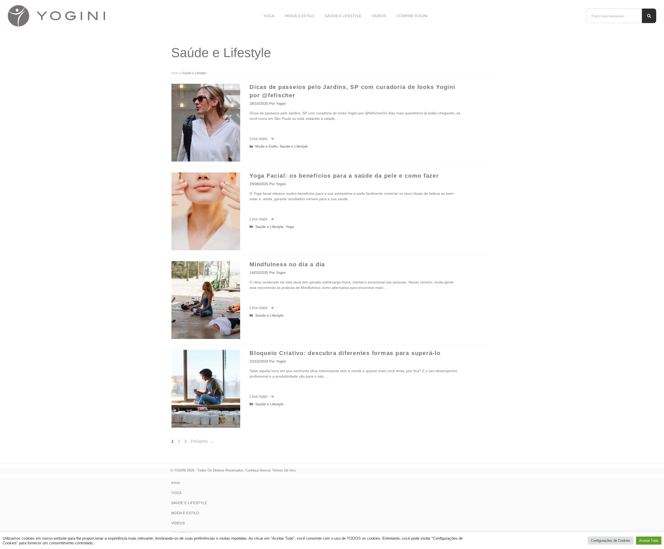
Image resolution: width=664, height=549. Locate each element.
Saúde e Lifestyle (343, 15)
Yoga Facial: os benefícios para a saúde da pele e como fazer (344, 175)
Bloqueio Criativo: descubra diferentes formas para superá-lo (345, 353)
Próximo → (202, 441)
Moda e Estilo (299, 15)
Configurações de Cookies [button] (610, 541)
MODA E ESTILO (185, 513)
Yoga (269, 15)
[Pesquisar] (649, 16)
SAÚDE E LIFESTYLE (189, 503)
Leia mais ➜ (262, 138)
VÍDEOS (178, 523)
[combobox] (614, 16)
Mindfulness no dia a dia (287, 264)
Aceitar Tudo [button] (648, 541)
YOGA (176, 493)
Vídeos (379, 15)
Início (175, 73)
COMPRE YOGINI (412, 15)
